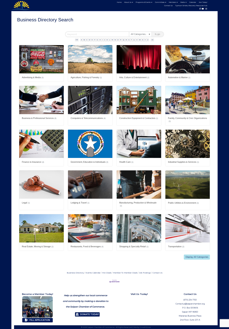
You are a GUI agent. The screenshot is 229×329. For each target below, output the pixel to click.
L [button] (109, 40)
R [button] (126, 40)
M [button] (112, 40)
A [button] (81, 40)
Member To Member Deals (125, 273)
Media (182, 2)
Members (172, 2)
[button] (197, 257)
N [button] (115, 40)
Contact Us (168, 6)
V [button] (136, 40)
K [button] (107, 40)
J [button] (104, 40)
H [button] (100, 40)
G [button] (97, 40)
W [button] (140, 40)
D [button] (89, 40)
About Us (127, 2)
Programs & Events (143, 2)
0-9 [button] (77, 40)
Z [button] (147, 40)
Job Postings (145, 273)
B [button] (84, 40)
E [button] (92, 40)
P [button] (120, 40)
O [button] (118, 40)
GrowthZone (145, 327)
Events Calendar (93, 273)
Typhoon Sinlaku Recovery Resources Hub (191, 6)
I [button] (102, 40)
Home (119, 2)
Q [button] (123, 40)
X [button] (142, 40)
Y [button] (145, 40)
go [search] (158, 34)
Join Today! (203, 2)
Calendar (192, 2)
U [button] (134, 40)
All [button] (152, 40)
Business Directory (75, 273)
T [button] (131, 40)
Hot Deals (106, 273)
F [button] (94, 40)
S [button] (128, 40)
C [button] (86, 40)
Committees (159, 2)
